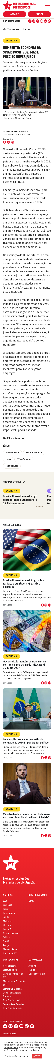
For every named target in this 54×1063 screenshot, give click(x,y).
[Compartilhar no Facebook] (4, 142)
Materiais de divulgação (19, 882)
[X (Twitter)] (37, 21)
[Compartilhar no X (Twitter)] (8, 142)
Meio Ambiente (10, 949)
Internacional (9, 913)
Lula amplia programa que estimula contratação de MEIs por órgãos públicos (26, 741)
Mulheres (7, 921)
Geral (31, 901)
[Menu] (47, 6)
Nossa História (9, 966)
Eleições (7, 925)
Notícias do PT (10, 953)
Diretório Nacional (11, 1000)
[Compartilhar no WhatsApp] (12, 142)
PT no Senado (24, 459)
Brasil (5, 909)
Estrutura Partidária (12, 989)
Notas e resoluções (16, 878)
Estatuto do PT (10, 970)
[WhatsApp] (45, 21)
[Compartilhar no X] (45, 605)
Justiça (6, 945)
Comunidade (35, 960)
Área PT (14, 14)
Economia (11, 491)
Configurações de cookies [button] (16, 1056)
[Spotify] (49, 21)
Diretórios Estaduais (12, 1008)
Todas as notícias (16, 29)
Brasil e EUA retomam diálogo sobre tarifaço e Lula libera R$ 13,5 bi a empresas (20, 500)
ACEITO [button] (36, 1056)
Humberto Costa (34, 452)
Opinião (6, 941)
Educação (7, 929)
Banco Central (12, 452)
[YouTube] (41, 21)
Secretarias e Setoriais (13, 1004)
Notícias (8, 895)
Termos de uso (9, 1033)
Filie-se (39, 14)
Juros (8, 459)
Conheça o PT (10, 960)
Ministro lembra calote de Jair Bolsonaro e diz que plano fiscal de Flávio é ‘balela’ (26, 816)
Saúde (6, 917)
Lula (5, 901)
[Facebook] (30, 21)
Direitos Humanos (11, 933)
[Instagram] (33, 21)
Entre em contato (36, 974)
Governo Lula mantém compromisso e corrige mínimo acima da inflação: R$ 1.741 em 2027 (24, 664)
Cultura (6, 937)
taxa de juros (12, 466)
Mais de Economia (12, 525)
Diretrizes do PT (37, 895)
